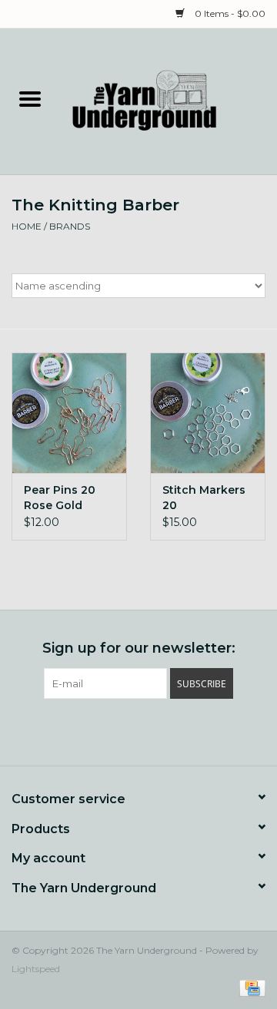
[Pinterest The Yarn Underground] (138, 730)
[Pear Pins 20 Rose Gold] (69, 412)
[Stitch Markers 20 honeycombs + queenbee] (207, 412)
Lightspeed (36, 968)
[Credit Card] (249, 988)
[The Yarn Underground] (168, 101)
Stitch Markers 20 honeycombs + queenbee (204, 498)
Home (27, 226)
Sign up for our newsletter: (138, 648)
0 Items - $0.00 (228, 13)
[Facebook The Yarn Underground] (110, 730)
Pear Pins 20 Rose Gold (59, 497)
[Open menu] (30, 98)
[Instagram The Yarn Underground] (166, 730)
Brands (69, 226)
